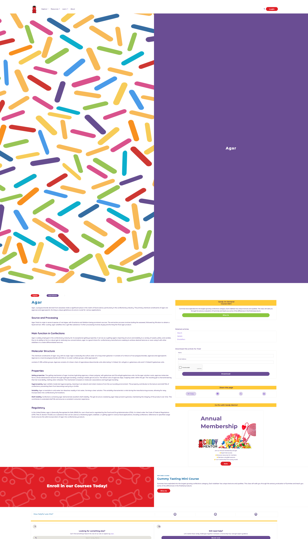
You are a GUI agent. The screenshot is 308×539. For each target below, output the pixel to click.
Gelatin (179, 336)
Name (180, 352)
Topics (35, 295)
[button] (45, 9)
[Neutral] (215, 514)
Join (226, 464)
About (73, 9)
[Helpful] (256, 514)
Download (225, 374)
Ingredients (52, 295)
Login (271, 9)
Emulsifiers (181, 339)
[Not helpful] (175, 514)
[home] (33, 9)
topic (112, 534)
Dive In (226, 315)
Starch (179, 333)
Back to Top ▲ (291, 520)
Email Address (182, 359)
